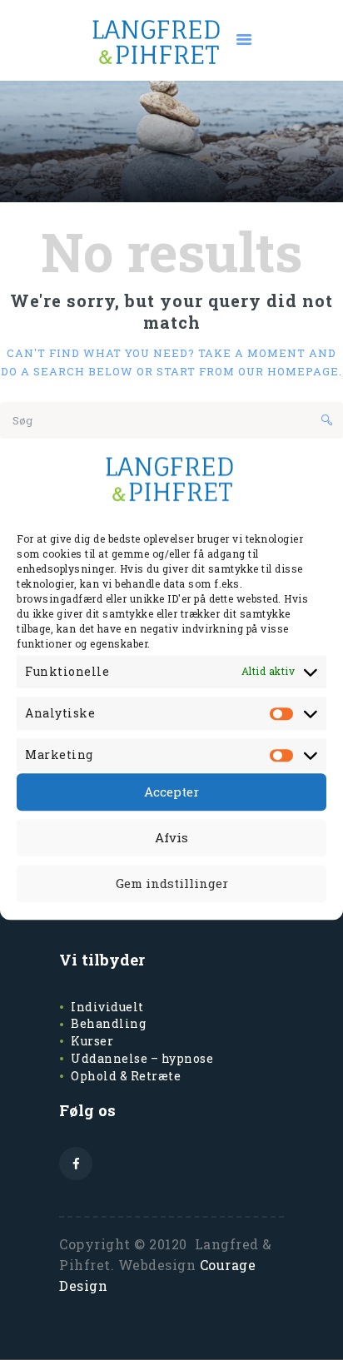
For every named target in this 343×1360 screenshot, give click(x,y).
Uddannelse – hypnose (142, 1058)
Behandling (108, 1023)
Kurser (92, 1041)
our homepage (288, 371)
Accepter (171, 791)
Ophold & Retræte (126, 1076)
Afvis (171, 837)
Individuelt (107, 1007)
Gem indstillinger (172, 883)
